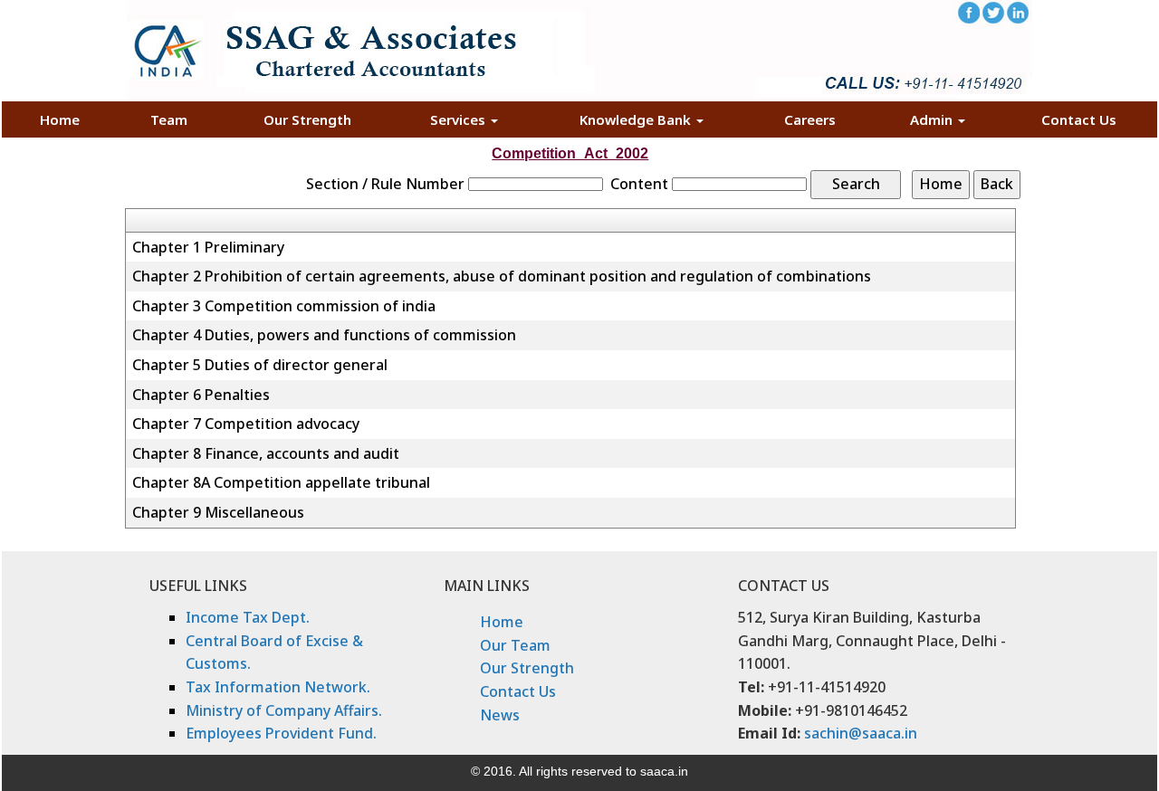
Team (168, 119)
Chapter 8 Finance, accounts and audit (265, 453)
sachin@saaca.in (860, 733)
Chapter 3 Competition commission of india (284, 306)
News (500, 715)
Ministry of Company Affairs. (284, 710)
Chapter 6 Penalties (201, 395)
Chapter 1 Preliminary (208, 247)
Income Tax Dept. (248, 617)
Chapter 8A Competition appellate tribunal (281, 482)
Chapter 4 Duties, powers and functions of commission (324, 335)
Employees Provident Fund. (281, 733)
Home (60, 119)
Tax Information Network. (278, 687)
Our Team (515, 645)
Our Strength (307, 119)
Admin (933, 119)
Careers (810, 119)
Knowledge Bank (637, 119)
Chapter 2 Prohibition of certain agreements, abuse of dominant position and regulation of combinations (501, 276)
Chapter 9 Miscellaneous (218, 512)
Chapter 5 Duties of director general (260, 365)
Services (459, 119)
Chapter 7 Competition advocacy (245, 424)
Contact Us (1078, 119)
